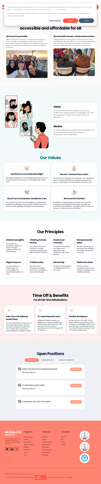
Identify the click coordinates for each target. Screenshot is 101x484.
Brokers (44, 439)
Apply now (76, 369)
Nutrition (26, 439)
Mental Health (27, 442)
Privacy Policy (55, 9)
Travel (25, 452)
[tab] (32, 360)
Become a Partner (47, 449)
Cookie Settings (38, 477)
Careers (63, 442)
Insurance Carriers (47, 442)
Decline (86, 20)
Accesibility (69, 477)
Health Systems (46, 444)
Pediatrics (26, 447)
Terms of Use (61, 477)
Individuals (45, 455)
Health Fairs (27, 449)
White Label (45, 447)
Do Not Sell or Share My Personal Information (19, 477)
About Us (63, 437)
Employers (45, 437)
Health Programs (28, 437)
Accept (70, 20)
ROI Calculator (46, 452)
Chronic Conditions (29, 444)
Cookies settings (54, 20)
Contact (63, 444)
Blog (62, 439)
